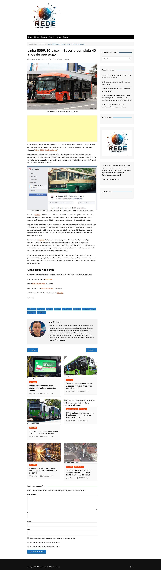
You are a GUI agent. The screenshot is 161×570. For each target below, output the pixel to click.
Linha (58, 309)
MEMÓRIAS (58, 59)
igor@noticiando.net (113, 179)
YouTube (60, 293)
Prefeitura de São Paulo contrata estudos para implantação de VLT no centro (43, 470)
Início (30, 37)
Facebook (48, 279)
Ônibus (77, 309)
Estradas (44, 37)
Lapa (50, 309)
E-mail (29, 521)
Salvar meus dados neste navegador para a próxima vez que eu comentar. (52, 538)
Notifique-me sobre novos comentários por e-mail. (45, 542)
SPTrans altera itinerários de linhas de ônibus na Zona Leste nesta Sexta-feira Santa (80, 415)
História (41, 309)
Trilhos (36, 37)
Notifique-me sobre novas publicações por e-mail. (45, 546)
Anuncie (51, 37)
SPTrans (37, 215)
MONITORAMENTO (72, 409)
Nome (29, 513)
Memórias (68, 309)
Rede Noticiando (89, 309)
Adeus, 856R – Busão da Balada (46, 150)
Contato (65, 37)
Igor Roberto (33, 59)
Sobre (59, 37)
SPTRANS (66, 59)
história (41, 240)
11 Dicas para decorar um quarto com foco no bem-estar (116, 83)
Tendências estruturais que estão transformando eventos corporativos (114, 106)
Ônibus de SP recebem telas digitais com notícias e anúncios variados (42, 388)
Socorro (32, 313)
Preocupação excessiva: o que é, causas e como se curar (116, 90)
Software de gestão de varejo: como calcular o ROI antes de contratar (116, 76)
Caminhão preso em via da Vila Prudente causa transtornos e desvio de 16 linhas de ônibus (78, 472)
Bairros (32, 309)
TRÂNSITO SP (79, 466)
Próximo (90, 350)
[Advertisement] (62, 128)
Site (28, 529)
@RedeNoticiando (38, 284)
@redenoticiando (47, 288)
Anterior (33, 350)
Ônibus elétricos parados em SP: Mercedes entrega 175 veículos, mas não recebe (79, 386)
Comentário (31, 494)
